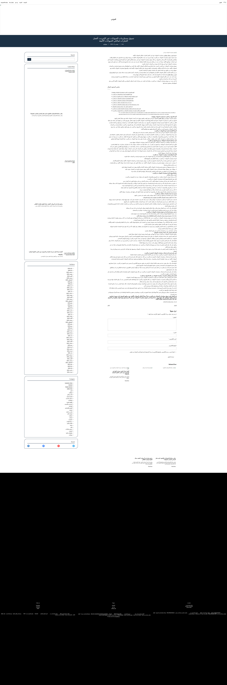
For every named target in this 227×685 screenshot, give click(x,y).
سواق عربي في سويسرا (59, 614)
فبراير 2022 (69, 351)
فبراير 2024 (69, 312)
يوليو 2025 (70, 281)
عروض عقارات (69, 429)
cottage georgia (120, 614)
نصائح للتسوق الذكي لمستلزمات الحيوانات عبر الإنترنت (123, 100)
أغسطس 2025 (69, 279)
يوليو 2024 (70, 303)
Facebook (38, 605)
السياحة (70, 406)
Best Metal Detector (171, 612)
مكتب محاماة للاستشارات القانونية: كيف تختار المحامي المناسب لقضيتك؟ (166, 459)
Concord (36, 613)
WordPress (117, 616)
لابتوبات (70, 431)
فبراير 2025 (69, 289)
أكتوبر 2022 (69, 341)
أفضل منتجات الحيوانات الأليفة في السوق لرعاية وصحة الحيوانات (157, 197)
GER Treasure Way (117, 613)
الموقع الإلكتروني (172, 345)
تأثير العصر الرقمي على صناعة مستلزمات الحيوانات (122, 106)
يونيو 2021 (70, 366)
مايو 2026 (70, 270)
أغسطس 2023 (69, 322)
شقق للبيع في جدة (29, 613)
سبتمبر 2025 (69, 278)
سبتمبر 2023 (69, 320)
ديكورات (70, 419)
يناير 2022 (70, 352)
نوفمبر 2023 (69, 316)
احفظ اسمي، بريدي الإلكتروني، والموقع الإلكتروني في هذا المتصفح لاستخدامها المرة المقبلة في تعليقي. (152, 352)
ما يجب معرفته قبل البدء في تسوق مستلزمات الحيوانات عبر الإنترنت (125, 104)
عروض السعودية (127, 613)
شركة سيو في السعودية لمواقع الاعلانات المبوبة (108, 614)
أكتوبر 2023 (69, 318)
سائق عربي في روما (137, 614)
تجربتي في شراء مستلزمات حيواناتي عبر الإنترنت (121, 102)
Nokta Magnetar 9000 (212, 613)
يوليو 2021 (70, 364)
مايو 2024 (70, 306)
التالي (108, 305)
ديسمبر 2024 (69, 293)
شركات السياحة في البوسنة (161, 612)
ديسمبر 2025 (69, 272)
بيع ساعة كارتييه (9, 613)
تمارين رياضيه (69, 411)
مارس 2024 (69, 310)
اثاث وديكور (69, 394)
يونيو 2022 (70, 345)
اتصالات (70, 392)
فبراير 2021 (69, 372)
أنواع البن (110, 613)
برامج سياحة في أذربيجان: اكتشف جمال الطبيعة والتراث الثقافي (143, 459)
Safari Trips (69, 388)
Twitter (38, 608)
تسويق (70, 410)
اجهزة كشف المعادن (44, 613)
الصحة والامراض (68, 408)
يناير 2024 (70, 314)
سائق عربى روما (204, 613)
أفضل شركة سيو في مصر (139, 613)
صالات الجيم (69, 423)
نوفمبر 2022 (69, 339)
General (70, 385)
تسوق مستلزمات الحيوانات (168, 301)
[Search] (29, 59)
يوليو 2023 (70, 324)
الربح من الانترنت (68, 404)
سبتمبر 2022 (69, 343)
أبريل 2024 (69, 308)
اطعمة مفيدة (69, 402)
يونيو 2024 (70, 305)
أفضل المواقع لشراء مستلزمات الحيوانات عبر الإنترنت (122, 98)
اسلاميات (70, 400)
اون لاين (175, 301)
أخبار (71, 390)
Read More (173, 466)
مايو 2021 (70, 368)
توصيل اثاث (69, 413)
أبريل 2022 (69, 347)
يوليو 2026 (70, 268)
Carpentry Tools (68, 383)
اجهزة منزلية (69, 396)
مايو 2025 (70, 283)
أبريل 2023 (69, 329)
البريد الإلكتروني (172, 339)
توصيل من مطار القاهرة (163, 118)
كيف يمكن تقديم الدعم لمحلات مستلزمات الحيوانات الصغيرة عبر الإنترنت (126, 108)
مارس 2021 (69, 370)
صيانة (71, 425)
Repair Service (68, 386)
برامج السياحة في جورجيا (85, 613)
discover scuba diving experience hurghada (99, 613)
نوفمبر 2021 (69, 356)
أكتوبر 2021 (69, 358)
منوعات (70, 435)
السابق (175, 305)
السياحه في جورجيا (68, 614)
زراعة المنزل (69, 421)
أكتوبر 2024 (69, 297)
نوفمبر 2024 (69, 295)
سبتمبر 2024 (69, 299)
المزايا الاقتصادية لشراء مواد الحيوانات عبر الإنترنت (122, 94)
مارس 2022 (69, 349)
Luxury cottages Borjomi (215, 612)
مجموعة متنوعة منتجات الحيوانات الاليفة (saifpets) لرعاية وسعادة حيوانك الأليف (154, 215)
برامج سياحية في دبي (194, 612)
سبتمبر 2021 (69, 360)
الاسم (174, 332)
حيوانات (105, 44)
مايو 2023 (70, 328)
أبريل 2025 (69, 285)
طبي (71, 427)
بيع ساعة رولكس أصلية (17, 613)
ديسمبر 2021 (69, 354)
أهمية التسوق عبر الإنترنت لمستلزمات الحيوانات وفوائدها (123, 92)
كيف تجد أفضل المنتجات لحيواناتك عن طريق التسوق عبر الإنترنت (125, 96)
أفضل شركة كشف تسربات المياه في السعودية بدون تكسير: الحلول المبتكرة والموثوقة (120, 372)
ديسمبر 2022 (69, 337)
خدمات (70, 417)
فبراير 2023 (69, 333)
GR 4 (24, 613)
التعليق (174, 317)
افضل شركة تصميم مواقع (205, 612)
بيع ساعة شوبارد (192, 613)
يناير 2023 (70, 335)
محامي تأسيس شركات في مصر (181, 612)
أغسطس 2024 (69, 301)
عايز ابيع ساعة (198, 613)
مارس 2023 (69, 331)
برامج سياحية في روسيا (128, 614)
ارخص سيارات (69, 398)
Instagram (38, 606)
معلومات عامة (69, 433)
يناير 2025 (70, 291)
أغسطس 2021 (69, 362)
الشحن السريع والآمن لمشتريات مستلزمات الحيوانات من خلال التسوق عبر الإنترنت (129, 110)
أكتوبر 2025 (69, 276)
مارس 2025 (69, 287)
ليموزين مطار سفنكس (169, 55)
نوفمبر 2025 (69, 274)
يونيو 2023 (70, 326)
